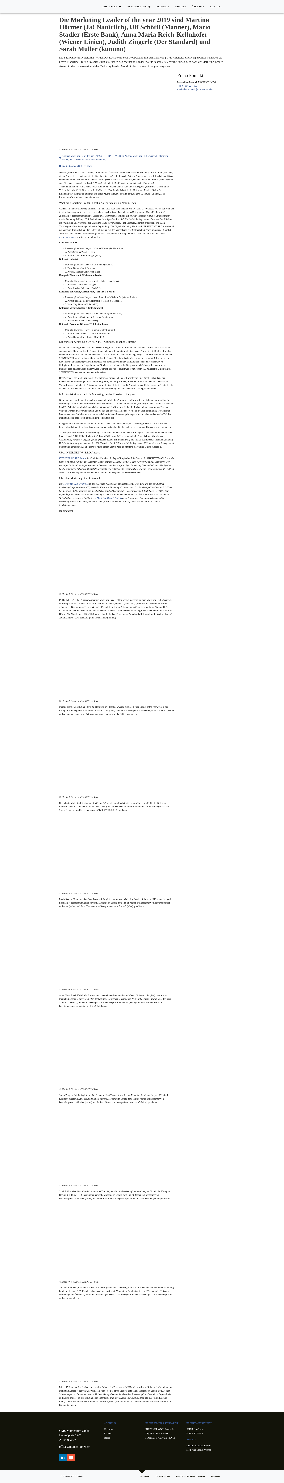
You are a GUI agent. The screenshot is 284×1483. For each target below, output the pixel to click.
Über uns (198, 6)
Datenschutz (145, 1476)
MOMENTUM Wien (80, 159)
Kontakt (216, 6)
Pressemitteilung (98, 159)
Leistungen (110, 6)
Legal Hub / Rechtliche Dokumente (190, 1476)
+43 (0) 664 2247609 (187, 85)
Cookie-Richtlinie (163, 1476)
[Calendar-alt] (71, 1457)
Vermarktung (137, 6)
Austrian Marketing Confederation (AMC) (82, 156)
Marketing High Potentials (109, 498)
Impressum (215, 1476)
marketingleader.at (67, 237)
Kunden (180, 6)
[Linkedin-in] (63, 1457)
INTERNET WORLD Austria (117, 156)
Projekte (162, 6)
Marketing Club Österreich (145, 156)
